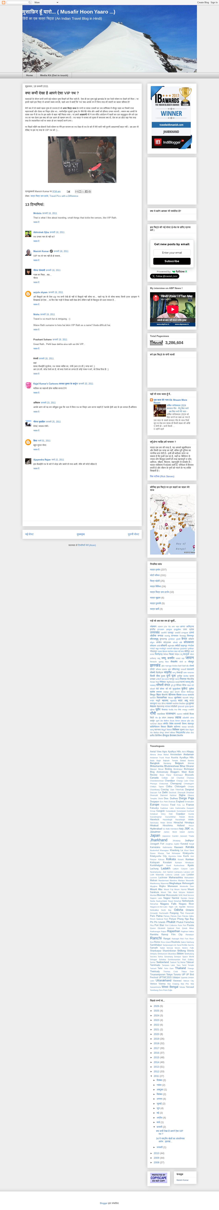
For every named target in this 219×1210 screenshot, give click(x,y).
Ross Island (166, 942)
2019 (157, 1038)
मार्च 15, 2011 (58, 459)
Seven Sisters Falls (184, 948)
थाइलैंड (167, 672)
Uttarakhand (163, 980)
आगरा (182, 626)
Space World (188, 957)
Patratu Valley (188, 916)
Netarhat (177, 901)
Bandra (191, 761)
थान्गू (174, 673)
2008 (157, 1162)
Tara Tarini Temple (185, 965)
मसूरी (158, 700)
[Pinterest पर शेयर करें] (89, 191)
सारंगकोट (191, 727)
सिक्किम (175, 729)
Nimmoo (190, 907)
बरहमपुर (166, 692)
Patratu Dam (176, 916)
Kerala (190, 847)
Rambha (154, 934)
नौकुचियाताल (170, 682)
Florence (165, 805)
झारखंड (155, 665)
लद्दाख (178, 717)
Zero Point (163, 990)
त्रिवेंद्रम (159, 672)
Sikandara (172, 954)
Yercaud (190, 987)
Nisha (36, 314)
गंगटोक (191, 646)
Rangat (166, 938)
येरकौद (171, 710)
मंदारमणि (185, 698)
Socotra (153, 957)
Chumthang (155, 790)
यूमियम (152, 710)
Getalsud (154, 814)
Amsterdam (176, 754)
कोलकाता (189, 642)
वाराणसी (177, 724)
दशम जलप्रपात (188, 673)
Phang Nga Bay (185, 919)
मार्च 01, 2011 (44, 440)
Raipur (163, 931)
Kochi (186, 856)
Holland (180, 825)
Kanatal (184, 844)
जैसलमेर (173, 661)
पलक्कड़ (153, 685)
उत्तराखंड (154, 632)
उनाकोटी (177, 633)
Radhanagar (155, 931)
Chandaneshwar (157, 781)
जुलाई (159, 1103)
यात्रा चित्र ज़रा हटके (39, 196)
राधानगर (179, 714)
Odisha (178, 909)
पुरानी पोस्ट (133, 534)
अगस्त (160, 1098)
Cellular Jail (167, 778)
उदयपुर (170, 633)
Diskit (160, 798)
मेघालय (153, 706)
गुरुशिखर (191, 649)
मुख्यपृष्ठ (81, 534)
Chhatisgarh (189, 784)
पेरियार (179, 685)
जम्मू (158, 658)
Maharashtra (176, 877)
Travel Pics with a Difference (64, 196)
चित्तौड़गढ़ (159, 654)
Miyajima (153, 886)
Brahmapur (178, 775)
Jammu (191, 832)
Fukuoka (154, 808)
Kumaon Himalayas (184, 862)
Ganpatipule (171, 811)
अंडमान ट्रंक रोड (164, 627)
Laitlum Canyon (180, 869)
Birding (168, 769)
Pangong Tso (177, 913)
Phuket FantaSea (185, 922)
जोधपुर (191, 661)
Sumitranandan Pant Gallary (181, 959)
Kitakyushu (188, 853)
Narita (152, 901)
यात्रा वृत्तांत (155, 569)
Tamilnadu (155, 965)
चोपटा (192, 654)
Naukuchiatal (161, 901)
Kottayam (155, 862)
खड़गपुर (184, 646)
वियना (184, 724)
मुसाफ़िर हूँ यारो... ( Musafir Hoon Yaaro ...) (68, 12)
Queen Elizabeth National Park (165, 928)
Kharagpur (164, 850)
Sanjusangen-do (169, 945)
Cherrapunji (176, 783)
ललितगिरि (186, 718)
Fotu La (180, 805)
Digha (182, 795)
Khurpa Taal (164, 853)
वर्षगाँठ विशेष (168, 724)
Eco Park (164, 802)
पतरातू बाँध (189, 682)
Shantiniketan (169, 951)
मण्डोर (152, 701)
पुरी (174, 685)
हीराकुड (166, 735)
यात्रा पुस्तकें (155, 603)
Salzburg (190, 942)
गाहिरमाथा (176, 649)
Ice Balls (166, 829)
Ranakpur (190, 935)
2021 (157, 1029)
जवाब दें (36, 222)
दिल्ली (152, 675)
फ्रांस (152, 691)
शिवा (35, 440)
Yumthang (154, 990)
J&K (187, 828)
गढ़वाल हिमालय (162, 651)
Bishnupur (189, 769)
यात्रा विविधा (155, 586)
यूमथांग (191, 706)
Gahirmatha (180, 808)
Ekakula (172, 802)
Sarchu (191, 945)
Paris (152, 916)
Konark (181, 859)
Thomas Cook (170, 971)
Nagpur (166, 898)
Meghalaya (175, 883)
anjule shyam (40, 292)
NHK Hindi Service (186, 895)
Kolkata (171, 859)
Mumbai (153, 895)
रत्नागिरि (191, 710)
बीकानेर (165, 695)
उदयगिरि (164, 633)
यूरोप (158, 709)
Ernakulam (189, 802)
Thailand (180, 968)
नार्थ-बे (177, 679)
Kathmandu (167, 847)
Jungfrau (169, 844)
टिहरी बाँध (185, 666)
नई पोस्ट (29, 534)
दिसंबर (160, 1080)
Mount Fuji (168, 889)
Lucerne (153, 878)
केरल (184, 638)
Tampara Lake (168, 965)
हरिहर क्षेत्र (190, 733)
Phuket (170, 922)
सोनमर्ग (167, 733)
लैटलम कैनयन (175, 721)
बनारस (159, 692)
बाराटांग (177, 692)
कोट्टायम (167, 642)
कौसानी (164, 645)
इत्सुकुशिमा (177, 629)
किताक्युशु (183, 636)
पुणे (172, 685)
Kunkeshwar (179, 865)
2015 (157, 1057)
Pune (180, 925)
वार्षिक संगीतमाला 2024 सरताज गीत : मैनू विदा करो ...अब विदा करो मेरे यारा (178, 408)
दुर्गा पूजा (171, 675)
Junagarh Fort (157, 844)
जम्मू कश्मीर (167, 658)
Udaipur (176, 977)
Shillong (181, 950)
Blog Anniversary (159, 772)
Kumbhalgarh (156, 865)
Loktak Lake (179, 875)
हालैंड (152, 735)
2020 (157, 1034)
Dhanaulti (181, 792)
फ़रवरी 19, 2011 (53, 270)
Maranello (190, 880)
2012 (157, 1071)
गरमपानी (169, 649)
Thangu (191, 968)
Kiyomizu (172, 856)
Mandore (173, 880)
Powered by (164, 271)
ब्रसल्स (191, 695)
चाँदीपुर (187, 651)
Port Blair (159, 925)
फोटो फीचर (155, 575)
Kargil (191, 844)
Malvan (153, 880)
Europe (154, 804)
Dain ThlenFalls (177, 790)
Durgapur (154, 801)
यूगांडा (187, 706)
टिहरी (180, 666)
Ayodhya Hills (186, 757)
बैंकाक (179, 694)
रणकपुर (184, 710)
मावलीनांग (176, 704)
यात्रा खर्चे (154, 609)
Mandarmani (163, 880)
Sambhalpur (156, 945)
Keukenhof (154, 850)
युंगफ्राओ (181, 706)
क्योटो (177, 645)
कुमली (178, 639)
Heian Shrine (166, 823)
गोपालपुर (153, 651)
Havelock (154, 819)
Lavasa (187, 872)
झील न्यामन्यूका (167, 666)
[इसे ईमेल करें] (76, 191)
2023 (157, 1020)
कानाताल (174, 636)
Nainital (175, 898)
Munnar (161, 895)
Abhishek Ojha (41, 232)
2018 (157, 1043)
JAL (192, 829)
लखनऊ (171, 718)
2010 (157, 1153)
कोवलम (153, 646)
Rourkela (175, 942)
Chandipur (170, 781)
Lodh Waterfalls (157, 875)
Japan (155, 835)
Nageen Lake (156, 898)
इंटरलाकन (160, 629)
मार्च (159, 1122)
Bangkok (154, 763)
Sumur (153, 962)
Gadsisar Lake (167, 808)
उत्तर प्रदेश (188, 629)
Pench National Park (159, 919)
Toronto (177, 974)
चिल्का (171, 654)
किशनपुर (190, 636)
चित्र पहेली (155, 581)
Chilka (169, 786)
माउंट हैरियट (162, 704)
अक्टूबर (160, 1089)
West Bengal (170, 986)
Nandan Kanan (187, 898)
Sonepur (177, 957)
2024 (157, 1015)
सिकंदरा (169, 730)
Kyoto (191, 865)
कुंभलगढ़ (163, 639)
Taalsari (173, 962)
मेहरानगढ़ (160, 706)
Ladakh (165, 868)
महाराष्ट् (165, 700)
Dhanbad (190, 792)
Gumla (191, 814)
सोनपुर (162, 733)
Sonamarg (168, 957)
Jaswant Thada (187, 836)
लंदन (164, 718)
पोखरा (189, 685)
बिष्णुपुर (153, 695)
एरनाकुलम (184, 633)
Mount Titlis (166, 892)
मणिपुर (192, 698)
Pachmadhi (163, 913)
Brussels (189, 775)
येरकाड (165, 710)
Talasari (190, 962)
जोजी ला (182, 662)
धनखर (152, 679)
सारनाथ (157, 730)
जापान (189, 658)
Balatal (183, 761)
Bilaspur (153, 769)
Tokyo (169, 974)
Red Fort (184, 939)
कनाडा (160, 635)
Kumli (168, 865)
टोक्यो (191, 666)
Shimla (190, 951)
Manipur (181, 880)
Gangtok (160, 811)
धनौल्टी (158, 679)
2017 (157, 1048)
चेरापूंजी (186, 654)
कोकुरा (152, 642)
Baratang (167, 763)
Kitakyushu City (158, 856)
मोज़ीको (174, 706)
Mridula (37, 213)
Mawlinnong (155, 883)
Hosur (191, 826)
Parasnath (189, 913)
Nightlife (182, 907)
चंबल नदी (177, 651)
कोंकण (191, 639)
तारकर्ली (183, 669)
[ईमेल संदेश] (68, 191)
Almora (153, 755)
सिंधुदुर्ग (163, 730)
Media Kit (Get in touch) (54, 75)
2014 (157, 1062)
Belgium (179, 763)
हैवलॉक (180, 735)
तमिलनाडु (175, 669)
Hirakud (154, 825)
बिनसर (183, 692)
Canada (154, 777)
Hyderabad (156, 828)
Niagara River (186, 904)
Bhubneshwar (171, 766)
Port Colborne (171, 925)
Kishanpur (176, 853)
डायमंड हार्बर (166, 669)
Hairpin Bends (186, 817)
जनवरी (160, 1147)
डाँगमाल (158, 669)
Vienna (162, 984)
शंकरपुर (191, 724)
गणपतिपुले (162, 649)
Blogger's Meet (178, 772)
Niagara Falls (168, 903)
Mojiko (162, 886)
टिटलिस (174, 666)
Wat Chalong (173, 984)
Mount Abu (156, 889)
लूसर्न (157, 721)
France (190, 804)
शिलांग (170, 726)
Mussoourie (172, 895)
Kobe (179, 856)
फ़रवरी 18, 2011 (49, 213)
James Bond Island (174, 832)
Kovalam (167, 862)
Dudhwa (174, 798)
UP (183, 974)
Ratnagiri (175, 939)
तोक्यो (152, 672)
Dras (166, 798)
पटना (182, 681)
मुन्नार (191, 703)
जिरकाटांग (153, 662)
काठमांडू (167, 636)
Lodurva (168, 875)
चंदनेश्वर (171, 651)
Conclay (165, 789)
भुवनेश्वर (177, 697)
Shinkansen (162, 954)
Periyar (172, 919)
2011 (157, 1076)
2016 (157, 1052)
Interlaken (174, 829)
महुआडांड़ (173, 701)
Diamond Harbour (168, 795)
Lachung (154, 868)
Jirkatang (176, 841)
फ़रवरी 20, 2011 (46, 358)
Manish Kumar (41, 251)
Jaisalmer (155, 831)
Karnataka (155, 847)
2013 (157, 1066)
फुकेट (185, 688)
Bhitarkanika (156, 766)
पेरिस (184, 685)
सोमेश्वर (172, 733)
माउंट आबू (183, 700)
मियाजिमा (182, 704)
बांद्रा (171, 692)
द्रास (192, 676)
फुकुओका (176, 689)
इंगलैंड (152, 629)
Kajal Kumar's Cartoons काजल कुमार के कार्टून (55, 383)
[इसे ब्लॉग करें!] (80, 191)
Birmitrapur (178, 769)
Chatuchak (163, 784)
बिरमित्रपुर (190, 692)
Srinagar (153, 959)
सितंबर (160, 1094)
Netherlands (188, 901)
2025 (157, 1010)
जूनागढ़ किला (164, 662)
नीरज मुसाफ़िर (39, 421)
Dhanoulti (154, 795)
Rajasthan (173, 931)
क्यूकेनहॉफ (171, 646)
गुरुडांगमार (183, 649)
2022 (157, 1024)
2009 (157, 1157)
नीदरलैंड (190, 679)
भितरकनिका (162, 697)
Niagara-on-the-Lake (158, 907)
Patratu (167, 916)
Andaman (188, 754)
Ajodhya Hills (174, 751)
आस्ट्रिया (190, 626)
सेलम (187, 730)
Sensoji (170, 948)
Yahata (182, 987)
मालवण (169, 703)
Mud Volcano (179, 892)
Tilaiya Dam (187, 971)
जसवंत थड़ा (180, 658)
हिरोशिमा (158, 735)
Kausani (178, 847)
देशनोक (185, 676)
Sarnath (154, 948)
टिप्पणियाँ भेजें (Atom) (87, 545)
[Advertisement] (171, 180)
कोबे (180, 642)
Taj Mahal (181, 962)
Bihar (182, 766)
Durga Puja (186, 798)
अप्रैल (160, 1117)
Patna (159, 916)
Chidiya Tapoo (157, 787)
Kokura (161, 859)
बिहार (158, 694)
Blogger (103, 1203)
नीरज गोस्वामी (39, 270)
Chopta (191, 787)
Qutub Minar (188, 928)
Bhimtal (191, 763)
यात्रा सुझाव (155, 597)
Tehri (160, 968)
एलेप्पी (191, 633)
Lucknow (162, 877)
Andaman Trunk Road (160, 758)
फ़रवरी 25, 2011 (53, 421)
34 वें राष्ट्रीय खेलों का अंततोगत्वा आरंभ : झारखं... (170, 1140)
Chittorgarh (180, 786)
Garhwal (190, 811)
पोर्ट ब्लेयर (160, 689)
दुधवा (163, 676)
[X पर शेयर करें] (83, 191)
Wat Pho (185, 984)
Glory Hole (167, 814)
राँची (153, 713)
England (180, 801)
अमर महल (175, 627)
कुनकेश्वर (171, 639)
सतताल (184, 727)
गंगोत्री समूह (154, 649)
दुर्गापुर (179, 676)
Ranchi (156, 938)
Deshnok (172, 792)
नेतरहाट (152, 682)
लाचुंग (152, 721)
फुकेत (191, 688)
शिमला (163, 727)
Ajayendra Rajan (42, 459)
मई (158, 1112)
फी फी (168, 689)
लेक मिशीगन (164, 721)
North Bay (166, 910)
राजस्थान (171, 713)
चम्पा (182, 651)
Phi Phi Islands (157, 922)
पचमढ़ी (177, 682)
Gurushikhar (170, 817)
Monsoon (173, 886)
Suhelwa (162, 959)
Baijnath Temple (170, 761)
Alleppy (190, 751)
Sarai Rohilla (182, 945)
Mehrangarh (188, 883)
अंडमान (153, 626)
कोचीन (159, 642)
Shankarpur (155, 951)
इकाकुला (169, 629)
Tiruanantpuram (157, 974)
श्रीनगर (177, 727)
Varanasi (177, 981)
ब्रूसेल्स (153, 698)
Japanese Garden (170, 836)
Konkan (190, 859)
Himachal (178, 822)
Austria (174, 757)
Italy (181, 828)
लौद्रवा (160, 724)
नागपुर (171, 679)
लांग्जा (192, 718)
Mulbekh (190, 892)
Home (29, 75)
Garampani (181, 811)
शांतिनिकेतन (154, 727)
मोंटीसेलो (167, 706)
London (190, 874)
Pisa (152, 925)
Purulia (190, 925)
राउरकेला (161, 714)
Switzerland (162, 962)
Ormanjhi (154, 913)
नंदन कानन (165, 679)
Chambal (180, 778)
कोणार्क (175, 642)
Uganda (184, 977)
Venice (153, 984)
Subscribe (172, 261)
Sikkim (180, 953)
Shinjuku (153, 954)
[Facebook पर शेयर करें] (86, 191)
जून (158, 1108)
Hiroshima (168, 825)
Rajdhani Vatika (187, 931)
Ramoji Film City (172, 934)
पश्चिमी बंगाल (163, 685)
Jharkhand (158, 840)
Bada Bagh (155, 761)
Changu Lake (182, 781)
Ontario (190, 910)
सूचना (182, 730)
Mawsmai (165, 883)
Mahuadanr (189, 878)
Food (172, 805)
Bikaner (190, 766)
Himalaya (189, 822)
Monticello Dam (187, 886)
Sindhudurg (189, 954)
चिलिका (165, 654)
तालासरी (190, 669)
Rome (157, 942)
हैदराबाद (173, 735)
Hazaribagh (167, 820)
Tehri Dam (168, 968)
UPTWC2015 (165, 977)
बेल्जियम (172, 694)
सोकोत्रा (156, 733)
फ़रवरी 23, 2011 (48, 402)
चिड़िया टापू (178, 654)
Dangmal (189, 789)
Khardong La (176, 850)
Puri (184, 925)
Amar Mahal (163, 755)
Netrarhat (154, 904)
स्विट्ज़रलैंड (180, 732)
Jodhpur (189, 840)
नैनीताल (163, 682)
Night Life (173, 907)
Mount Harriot (180, 889)
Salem (183, 942)
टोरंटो (152, 669)
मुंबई (187, 704)
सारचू (152, 730)
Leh (192, 872)
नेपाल (157, 682)
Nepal (170, 901)
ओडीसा (153, 635)
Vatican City (188, 981)
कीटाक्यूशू (154, 639)
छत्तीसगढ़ (153, 658)
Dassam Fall (155, 792)
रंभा (179, 710)
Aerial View (155, 751)
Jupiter (176, 844)
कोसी (158, 646)
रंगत (175, 710)
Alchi (184, 752)
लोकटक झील (185, 721)
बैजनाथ (184, 695)
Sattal (162, 948)
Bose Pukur (165, 775)
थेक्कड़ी (179, 672)
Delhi (165, 792)
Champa (190, 778)
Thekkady (155, 971)
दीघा (158, 675)
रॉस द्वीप (158, 718)
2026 (157, 1006)
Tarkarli (153, 968)
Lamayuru (178, 872)
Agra (164, 751)
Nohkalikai (154, 910)
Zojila (170, 990)
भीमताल (170, 698)
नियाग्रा (183, 679)
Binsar (161, 769)
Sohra (160, 957)
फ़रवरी (160, 1126)
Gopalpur (180, 814)
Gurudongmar (156, 817)
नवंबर (159, 1085)
